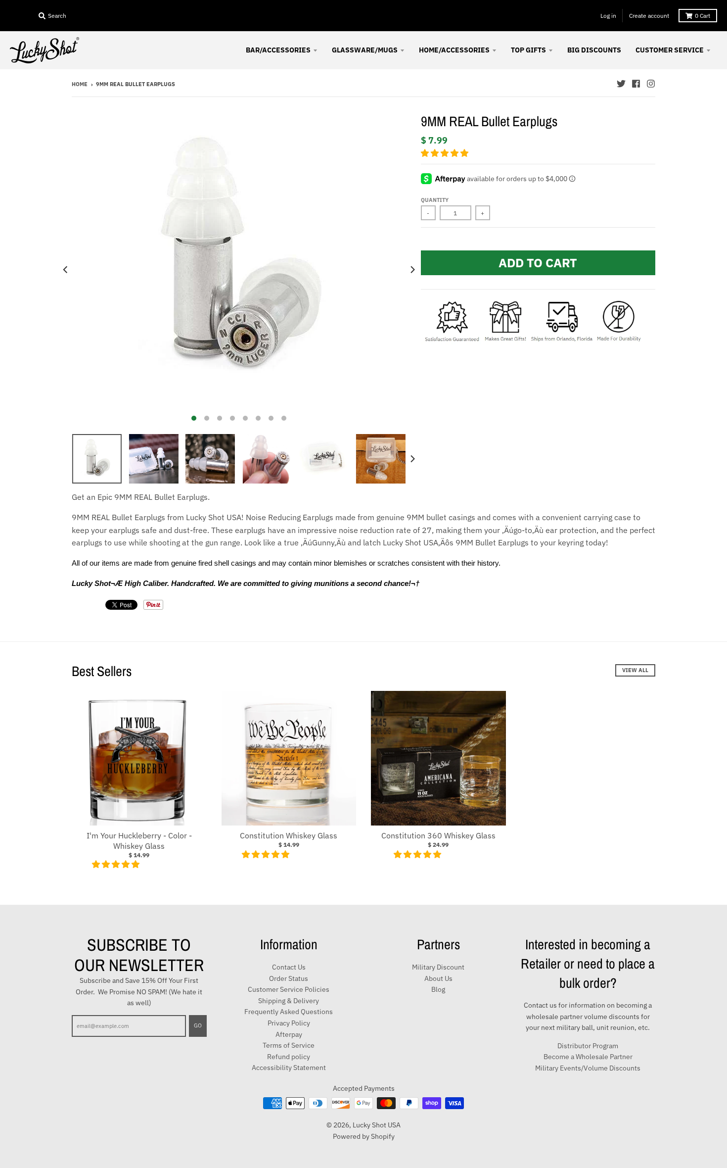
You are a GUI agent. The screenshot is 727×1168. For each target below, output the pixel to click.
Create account (649, 15)
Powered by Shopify (364, 1136)
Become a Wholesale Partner (588, 1056)
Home (80, 84)
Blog (438, 989)
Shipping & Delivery (288, 1000)
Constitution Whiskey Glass (288, 835)
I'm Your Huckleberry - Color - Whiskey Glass (139, 840)
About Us (438, 978)
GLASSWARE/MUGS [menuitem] (365, 50)
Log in (608, 15)
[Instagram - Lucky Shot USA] (650, 83)
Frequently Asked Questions (288, 1011)
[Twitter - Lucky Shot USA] (621, 83)
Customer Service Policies (288, 989)
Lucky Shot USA (377, 1124)
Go (198, 1025)
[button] (445, 153)
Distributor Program (587, 1045)
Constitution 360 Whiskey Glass (438, 835)
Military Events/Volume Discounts (587, 1068)
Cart (702, 15)
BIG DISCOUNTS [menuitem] (594, 50)
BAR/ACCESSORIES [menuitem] (278, 50)
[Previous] (66, 269)
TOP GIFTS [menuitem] (528, 50)
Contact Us (289, 967)
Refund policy (288, 1056)
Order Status (288, 978)
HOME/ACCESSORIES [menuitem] (454, 50)
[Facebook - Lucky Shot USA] (636, 83)
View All (635, 670)
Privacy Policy (289, 1023)
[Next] (412, 269)
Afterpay (288, 1034)
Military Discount (438, 967)
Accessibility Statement (289, 1067)
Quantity (435, 199)
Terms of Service (289, 1045)
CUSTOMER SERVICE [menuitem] (670, 50)
